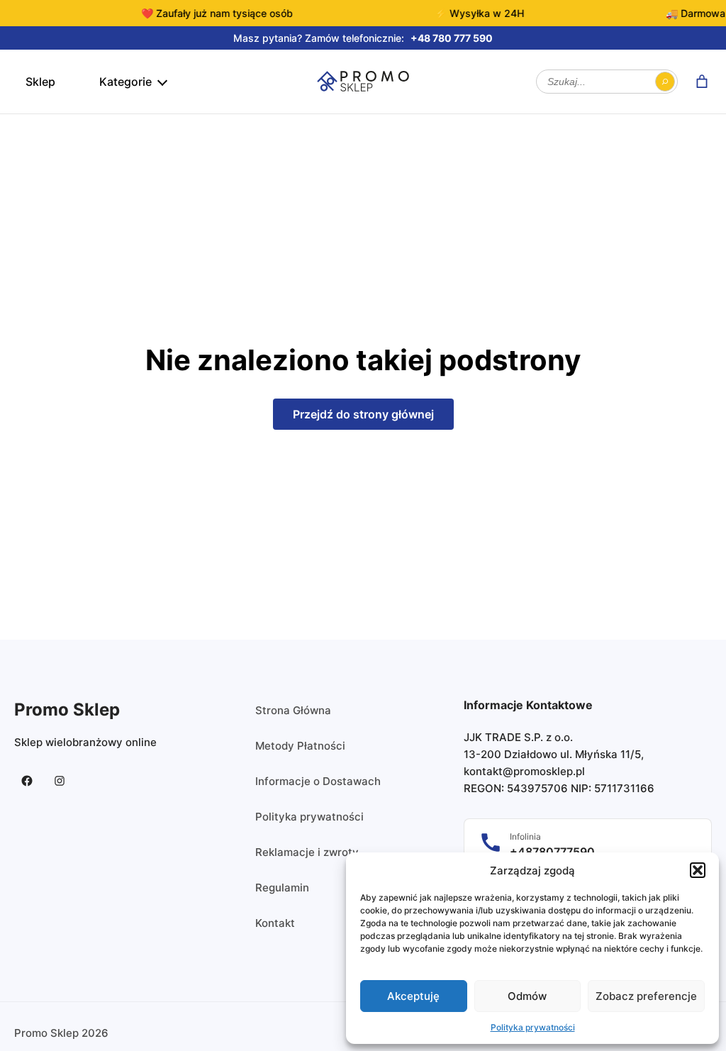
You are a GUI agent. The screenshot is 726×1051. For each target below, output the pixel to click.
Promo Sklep (67, 709)
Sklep (40, 81)
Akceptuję (413, 996)
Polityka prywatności (533, 1027)
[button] (698, 870)
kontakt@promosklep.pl (524, 771)
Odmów (527, 996)
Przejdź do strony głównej (363, 414)
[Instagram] (59, 781)
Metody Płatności (300, 745)
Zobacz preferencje (646, 996)
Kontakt (275, 923)
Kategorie (125, 81)
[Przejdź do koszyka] (702, 81)
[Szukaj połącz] (665, 81)
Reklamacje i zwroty (307, 852)
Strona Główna (293, 710)
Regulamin (282, 887)
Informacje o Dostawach (318, 781)
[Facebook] (27, 781)
